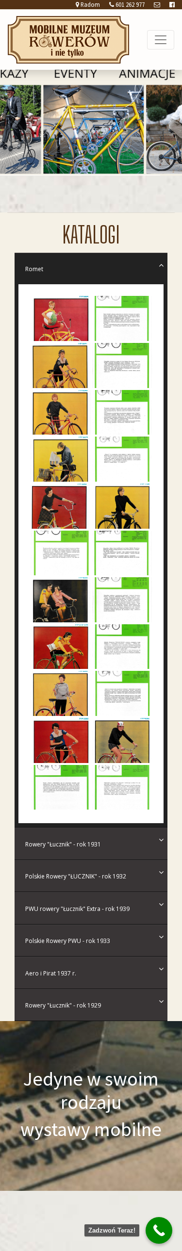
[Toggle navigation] (160, 39)
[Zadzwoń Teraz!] (159, 1230)
